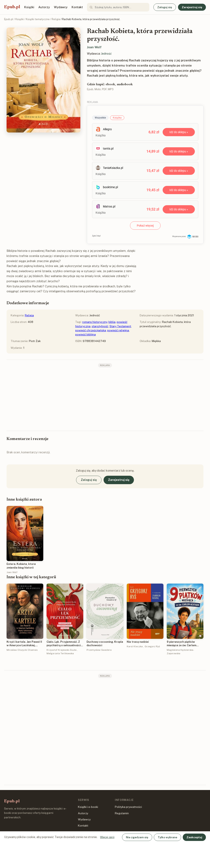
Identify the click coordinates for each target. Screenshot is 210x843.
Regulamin (122, 813)
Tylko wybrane (167, 837)
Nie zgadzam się (137, 837)
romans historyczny (94, 322)
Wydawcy (60, 7)
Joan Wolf (94, 47)
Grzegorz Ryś (152, 646)
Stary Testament (120, 326)
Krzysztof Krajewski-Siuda (61, 649)
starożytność (100, 326)
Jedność (106, 53)
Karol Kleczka (135, 646)
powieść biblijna (85, 334)
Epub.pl (12, 7)
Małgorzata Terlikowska (60, 653)
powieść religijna (118, 330)
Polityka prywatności (128, 806)
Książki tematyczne (38, 19)
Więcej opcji (107, 837)
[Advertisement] (105, 398)
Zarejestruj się (192, 7)
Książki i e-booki (88, 806)
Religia (56, 19)
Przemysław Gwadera (99, 649)
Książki (29, 7)
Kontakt (77, 7)
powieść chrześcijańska (90, 330)
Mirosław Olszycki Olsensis (22, 649)
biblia (111, 322)
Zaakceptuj (194, 837)
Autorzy (44, 7)
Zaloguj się (164, 7)
